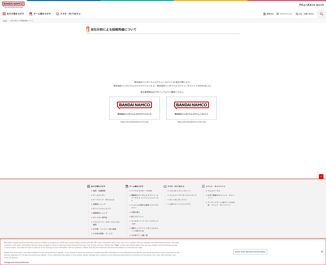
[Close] (322, 251)
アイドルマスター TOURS (141, 191)
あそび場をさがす (15, 13)
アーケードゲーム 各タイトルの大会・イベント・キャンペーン (221, 203)
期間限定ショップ (100, 213)
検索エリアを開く (321, 14)
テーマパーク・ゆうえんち (103, 200)
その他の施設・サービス (103, 233)
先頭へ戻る (321, 176)
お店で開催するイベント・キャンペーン (221, 196)
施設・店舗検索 (99, 191)
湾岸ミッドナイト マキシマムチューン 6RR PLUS (144, 229)
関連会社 (270, 14)
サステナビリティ (286, 14)
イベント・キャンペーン (215, 186)
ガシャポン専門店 (100, 217)
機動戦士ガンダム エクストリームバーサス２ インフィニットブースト (144, 198)
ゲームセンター (99, 195)
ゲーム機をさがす (42, 13)
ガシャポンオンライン (178, 200)
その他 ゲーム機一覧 (139, 235)
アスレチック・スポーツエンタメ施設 (106, 223)
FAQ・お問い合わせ (306, 14)
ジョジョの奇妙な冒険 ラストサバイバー (144, 206)
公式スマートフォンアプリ (180, 204)
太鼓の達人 (135, 212)
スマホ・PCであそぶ (70, 13)
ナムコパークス (214, 191)
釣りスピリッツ (137, 216)
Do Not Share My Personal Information (250, 252)
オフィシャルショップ (102, 208)
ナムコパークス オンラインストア (183, 195)
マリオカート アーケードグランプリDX (144, 222)
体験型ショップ (99, 204)
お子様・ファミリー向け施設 (104, 229)
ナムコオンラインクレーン (180, 191)
